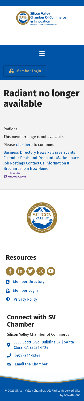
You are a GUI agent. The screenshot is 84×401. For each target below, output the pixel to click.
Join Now (29, 168)
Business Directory (20, 152)
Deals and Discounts (37, 158)
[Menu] (42, 53)
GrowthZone (72, 395)
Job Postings (14, 163)
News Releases (50, 152)
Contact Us (35, 163)
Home (43, 168)
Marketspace (67, 158)
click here (24, 144)
